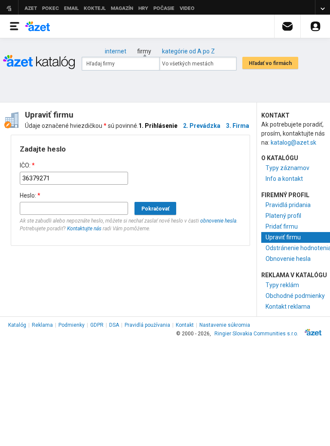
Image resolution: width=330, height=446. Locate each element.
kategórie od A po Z (188, 51)
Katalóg (17, 325)
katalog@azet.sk (293, 142)
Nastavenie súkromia (224, 325)
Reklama (42, 325)
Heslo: (30, 195)
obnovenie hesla (218, 221)
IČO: (27, 165)
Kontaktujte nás (84, 229)
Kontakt (185, 325)
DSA (114, 325)
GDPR (97, 325)
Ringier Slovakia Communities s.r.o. (256, 334)
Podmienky (71, 325)
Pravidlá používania (147, 325)
